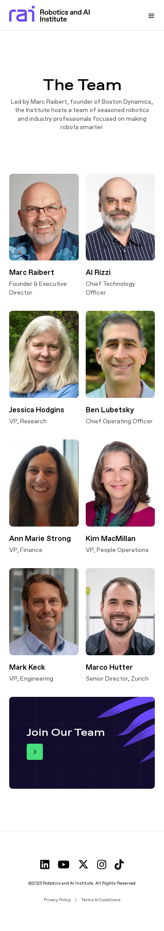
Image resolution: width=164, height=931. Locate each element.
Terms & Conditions (101, 900)
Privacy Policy (57, 900)
